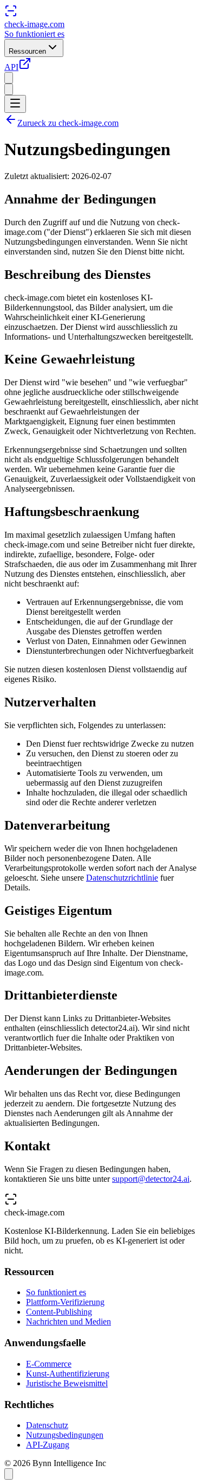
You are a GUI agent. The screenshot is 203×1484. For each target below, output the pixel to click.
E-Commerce (48, 1363)
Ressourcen (27, 51)
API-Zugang (47, 1444)
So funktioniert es (34, 34)
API (11, 67)
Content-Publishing (59, 1311)
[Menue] (15, 104)
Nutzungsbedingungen (64, 1435)
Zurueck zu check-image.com (68, 123)
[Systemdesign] (8, 89)
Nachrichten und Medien (68, 1321)
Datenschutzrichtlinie (122, 877)
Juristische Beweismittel (67, 1383)
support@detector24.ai (150, 1178)
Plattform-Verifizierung (65, 1302)
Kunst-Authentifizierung (67, 1373)
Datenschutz (47, 1425)
